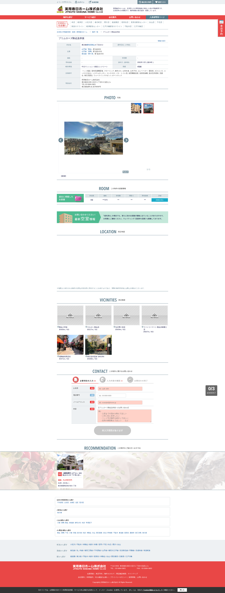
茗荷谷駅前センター (139, 22)
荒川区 (81, 502)
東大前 (144, 533)
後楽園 (73, 556)
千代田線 (97, 550)
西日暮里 (99, 533)
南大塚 (59, 512)
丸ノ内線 (80, 550)
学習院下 (89, 523)
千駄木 (115, 533)
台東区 (72, 502)
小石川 (73, 544)
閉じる (182, 590)
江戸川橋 (129, 556)
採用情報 (132, 577)
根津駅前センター (93, 26)
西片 (114, 544)
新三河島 (138, 533)
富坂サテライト (77, 26)
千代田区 (60, 502)
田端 (74, 533)
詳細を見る (159, 200)
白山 (93, 533)
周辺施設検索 (121, 574)
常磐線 (132, 550)
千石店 (159, 22)
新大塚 (79, 533)
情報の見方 (161, 41)
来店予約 (99, 574)
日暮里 (122, 556)
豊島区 (89, 45)
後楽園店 (115, 22)
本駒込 (89, 533)
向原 (83, 523)
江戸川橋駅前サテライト (112, 26)
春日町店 (98, 22)
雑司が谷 (78, 523)
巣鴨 (90, 51)
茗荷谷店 (124, 22)
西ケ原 (90, 54)
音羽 (100, 544)
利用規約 (90, 577)
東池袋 (71, 523)
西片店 (106, 22)
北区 (76, 502)
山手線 (84, 49)
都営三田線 (89, 550)
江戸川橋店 (138, 26)
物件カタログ (109, 574)
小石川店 (88, 22)
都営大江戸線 (114, 550)
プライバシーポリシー (118, 577)
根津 (91, 544)
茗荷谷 (126, 533)
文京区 (66, 502)
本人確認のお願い (101, 577)
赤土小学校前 (107, 533)
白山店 (151, 22)
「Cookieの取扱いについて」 (151, 590)
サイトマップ (133, 574)
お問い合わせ (142, 577)
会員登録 (90, 574)
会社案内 (81, 577)
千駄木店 (128, 26)
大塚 (58, 523)
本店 (73, 22)
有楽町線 (147, 550)
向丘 (110, 544)
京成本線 (139, 550)
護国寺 (132, 533)
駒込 (93, 45)
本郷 (96, 544)
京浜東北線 (124, 550)
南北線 (84, 54)
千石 (66, 533)
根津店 (80, 22)
